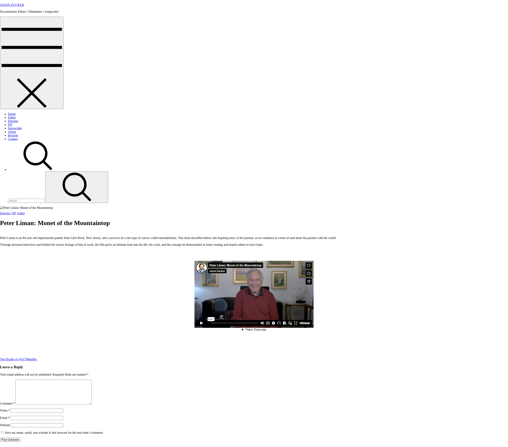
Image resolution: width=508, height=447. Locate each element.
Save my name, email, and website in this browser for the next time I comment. (54, 432)
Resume (13, 135)
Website (5, 425)
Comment (7, 403)
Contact (13, 139)
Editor (12, 117)
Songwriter (15, 128)
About (12, 131)
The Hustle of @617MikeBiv (18, 359)
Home (12, 114)
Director (13, 121)
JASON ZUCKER (12, 5)
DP (10, 124)
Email (5, 417)
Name (5, 410)
